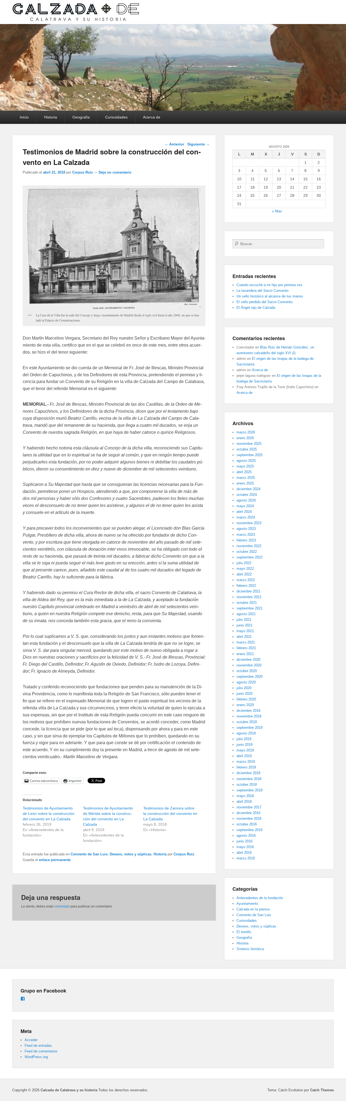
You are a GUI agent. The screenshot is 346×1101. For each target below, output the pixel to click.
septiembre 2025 (249, 455)
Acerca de (151, 117)
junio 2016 (244, 841)
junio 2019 (244, 745)
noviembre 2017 (249, 807)
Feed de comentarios (41, 1051)
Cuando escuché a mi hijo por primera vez (269, 285)
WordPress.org (36, 1057)
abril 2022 (244, 574)
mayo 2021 (245, 631)
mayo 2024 (245, 506)
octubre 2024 (247, 495)
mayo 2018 (245, 796)
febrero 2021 (246, 648)
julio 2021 (244, 620)
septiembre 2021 (249, 608)
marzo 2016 (246, 858)
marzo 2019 (246, 762)
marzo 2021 (246, 642)
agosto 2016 (246, 836)
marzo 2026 (246, 432)
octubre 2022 (247, 552)
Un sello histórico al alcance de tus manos (270, 296)
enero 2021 (245, 654)
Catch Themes (322, 1090)
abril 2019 (244, 756)
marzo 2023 (246, 535)
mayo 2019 (245, 750)
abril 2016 (244, 853)
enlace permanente (55, 860)
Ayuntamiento (247, 904)
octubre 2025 (247, 449)
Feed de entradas (38, 1046)
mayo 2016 (245, 847)
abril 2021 (244, 637)
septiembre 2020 (249, 677)
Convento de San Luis (89, 854)
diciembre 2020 (248, 660)
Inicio (24, 117)
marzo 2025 (246, 478)
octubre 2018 (247, 784)
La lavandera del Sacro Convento (262, 291)
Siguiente (198, 144)
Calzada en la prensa (253, 909)
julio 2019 (244, 739)
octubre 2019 (247, 722)
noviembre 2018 (249, 779)
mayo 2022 (245, 569)
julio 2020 (244, 688)
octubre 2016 (247, 824)
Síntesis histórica (250, 949)
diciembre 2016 (248, 813)
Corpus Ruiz (82, 172)
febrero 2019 (246, 767)
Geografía (81, 117)
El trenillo (244, 932)
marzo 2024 (246, 517)
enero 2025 (245, 483)
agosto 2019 (246, 733)
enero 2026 (245, 438)
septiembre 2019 (249, 728)
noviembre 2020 (249, 665)
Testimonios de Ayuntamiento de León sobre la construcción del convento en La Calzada (48, 813)
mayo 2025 (245, 466)
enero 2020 (245, 705)
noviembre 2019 (249, 716)
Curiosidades (116, 117)
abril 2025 (244, 472)
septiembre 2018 (249, 790)
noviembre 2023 (249, 523)
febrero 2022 (246, 586)
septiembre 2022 (249, 557)
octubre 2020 (247, 671)
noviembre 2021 (249, 597)
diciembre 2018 (248, 773)
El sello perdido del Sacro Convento (264, 302)
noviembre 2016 (249, 819)
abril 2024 (244, 512)
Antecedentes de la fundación (260, 898)
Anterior (174, 144)
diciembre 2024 (248, 489)
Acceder (31, 1040)
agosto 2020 (246, 682)
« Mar (277, 211)
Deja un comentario (115, 172)
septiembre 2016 (249, 830)
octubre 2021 (247, 603)
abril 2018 (244, 802)
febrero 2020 (246, 699)
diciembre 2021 (248, 591)
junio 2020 (244, 694)
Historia (50, 117)
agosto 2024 (246, 500)
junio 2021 (244, 625)
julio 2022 (244, 563)
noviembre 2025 (249, 444)
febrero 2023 (246, 540)
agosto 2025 (246, 461)
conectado (62, 906)
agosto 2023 (246, 529)
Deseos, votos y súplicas (130, 854)
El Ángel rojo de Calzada (256, 308)
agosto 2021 (246, 614)
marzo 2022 (246, 580)
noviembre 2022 (249, 546)
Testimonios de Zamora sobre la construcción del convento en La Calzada (170, 813)
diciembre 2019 (248, 711)
